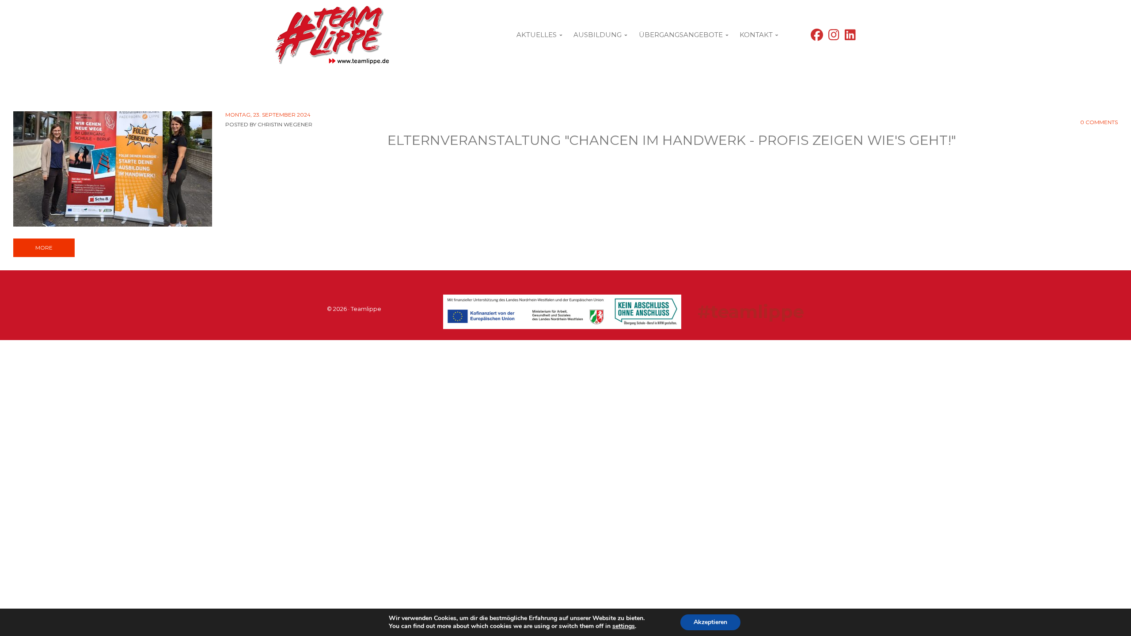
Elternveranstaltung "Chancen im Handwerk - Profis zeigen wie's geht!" (671, 140)
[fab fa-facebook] (817, 37)
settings (623, 626)
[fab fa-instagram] (833, 37)
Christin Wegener (285, 124)
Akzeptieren (710, 622)
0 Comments (1099, 122)
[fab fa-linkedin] (850, 37)
